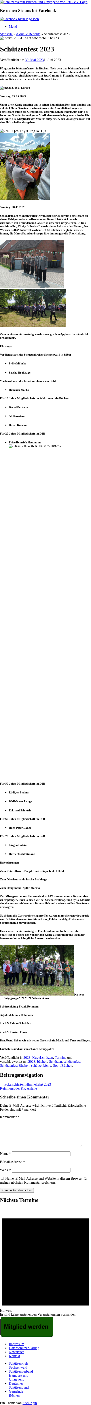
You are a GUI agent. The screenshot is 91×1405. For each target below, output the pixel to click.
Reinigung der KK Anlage (20, 1088)
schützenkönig (41, 1065)
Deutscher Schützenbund (19, 1385)
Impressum (16, 1344)
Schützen (55, 1061)
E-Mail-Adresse (12, 1162)
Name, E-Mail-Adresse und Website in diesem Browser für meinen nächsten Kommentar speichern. (43, 1180)
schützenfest (72, 1061)
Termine (60, 1057)
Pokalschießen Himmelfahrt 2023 (25, 1084)
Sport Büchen (62, 1065)
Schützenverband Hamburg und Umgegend (21, 1375)
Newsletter (16, 1352)
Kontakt (14, 1356)
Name (5, 1153)
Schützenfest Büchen (14, 1065)
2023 (26, 1057)
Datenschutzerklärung (24, 1348)
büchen (42, 1061)
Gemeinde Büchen (16, 1393)
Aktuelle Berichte (28, 34)
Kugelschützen (42, 1057)
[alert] (45, 1262)
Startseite (6, 34)
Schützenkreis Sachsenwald (18, 1365)
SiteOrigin (30, 1403)
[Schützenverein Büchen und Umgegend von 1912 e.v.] (43, 2)
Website (5, 1170)
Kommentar (9, 1117)
